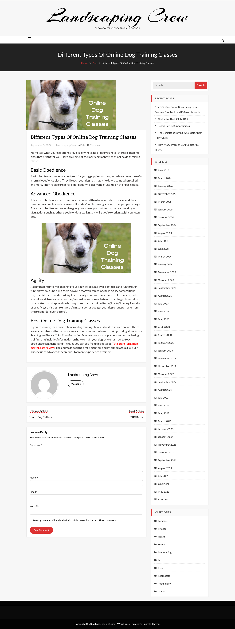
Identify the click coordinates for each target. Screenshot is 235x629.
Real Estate (164, 575)
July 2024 (163, 240)
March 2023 (165, 334)
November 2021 (167, 444)
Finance (162, 528)
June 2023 (163, 311)
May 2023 (163, 319)
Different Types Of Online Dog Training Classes (84, 137)
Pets (82, 144)
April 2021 (164, 499)
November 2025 (167, 193)
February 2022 (166, 428)
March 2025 (165, 201)
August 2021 (165, 468)
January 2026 (165, 185)
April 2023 (164, 326)
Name (34, 477)
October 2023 (166, 279)
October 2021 (166, 452)
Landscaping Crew (117, 16)
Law (160, 560)
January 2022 (165, 436)
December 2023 (167, 272)
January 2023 (165, 350)
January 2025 (165, 209)
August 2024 (165, 232)
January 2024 (165, 264)
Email (33, 491)
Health (161, 536)
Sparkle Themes (152, 623)
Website (34, 505)
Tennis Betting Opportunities (174, 125)
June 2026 (163, 170)
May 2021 (163, 491)
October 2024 (166, 217)
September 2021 (167, 460)
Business (163, 520)
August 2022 (165, 389)
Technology (164, 583)
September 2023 (167, 287)
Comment (95, 144)
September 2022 (167, 381)
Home (161, 544)
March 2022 (165, 421)
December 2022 (167, 358)
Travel (161, 591)
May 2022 (163, 413)
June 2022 (163, 405)
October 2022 (166, 374)
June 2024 (163, 248)
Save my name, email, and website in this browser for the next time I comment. (74, 520)
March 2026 (165, 178)
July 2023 (163, 303)
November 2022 (167, 366)
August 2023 (165, 295)
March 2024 (165, 256)
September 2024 (167, 225)
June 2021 (163, 483)
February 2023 (166, 342)
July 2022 (163, 397)
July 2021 (163, 475)
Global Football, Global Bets (173, 118)
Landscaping (165, 552)
